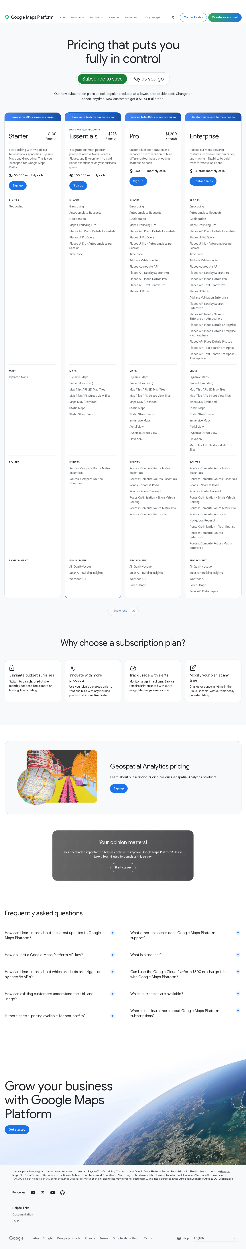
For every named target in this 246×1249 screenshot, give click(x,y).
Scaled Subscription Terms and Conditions (90, 1175)
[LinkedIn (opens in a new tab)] (33, 1192)
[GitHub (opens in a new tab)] (62, 1192)
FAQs (15, 1221)
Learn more (226, 1178)
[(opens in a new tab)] (16, 1238)
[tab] (102, 79)
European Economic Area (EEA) (198, 1178)
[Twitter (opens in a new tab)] (43, 1192)
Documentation (22, 1214)
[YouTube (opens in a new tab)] (52, 1192)
